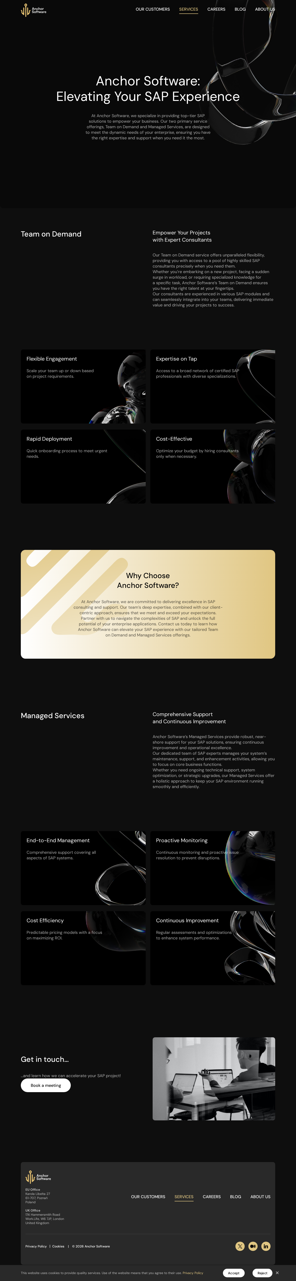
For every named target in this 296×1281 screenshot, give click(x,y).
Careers (216, 9)
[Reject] (277, 1273)
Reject (263, 1273)
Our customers (153, 9)
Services (188, 9)
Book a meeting (46, 1085)
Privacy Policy (36, 1246)
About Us (265, 9)
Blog (240, 9)
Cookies (58, 1246)
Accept (234, 1273)
